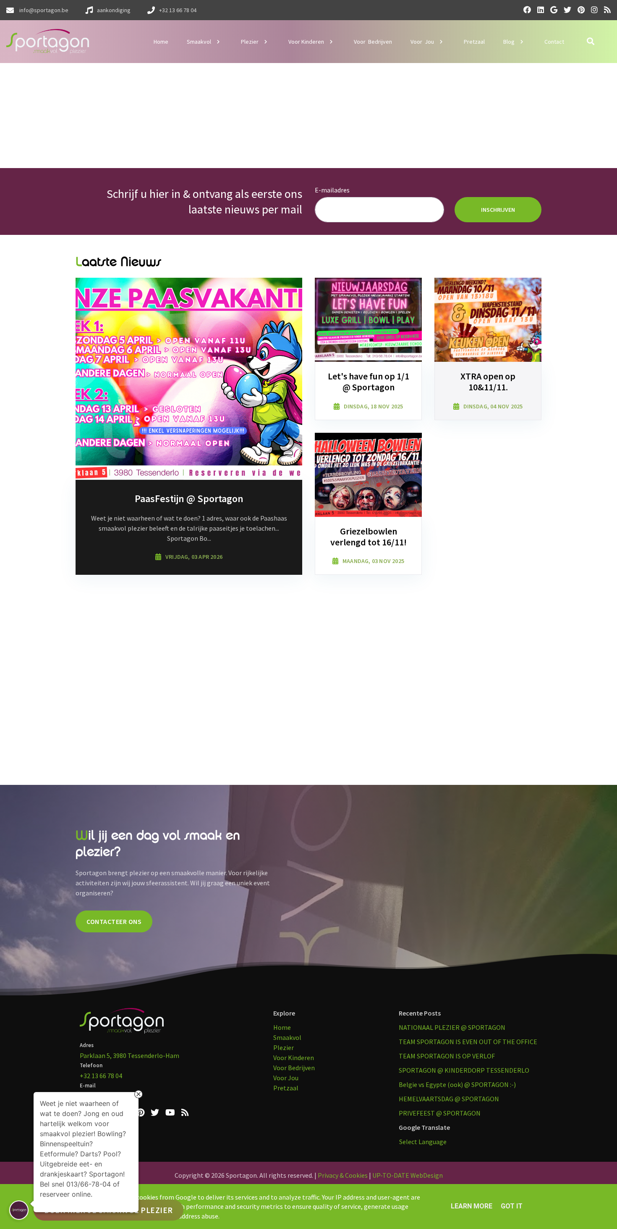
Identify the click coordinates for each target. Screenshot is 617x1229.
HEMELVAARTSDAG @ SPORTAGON (449, 1099)
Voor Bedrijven (294, 1067)
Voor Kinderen (293, 1057)
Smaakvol (287, 1037)
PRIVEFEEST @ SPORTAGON (440, 1113)
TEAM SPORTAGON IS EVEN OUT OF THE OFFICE (468, 1041)
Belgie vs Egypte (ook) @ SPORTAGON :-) (457, 1084)
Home (282, 1027)
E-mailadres (332, 190)
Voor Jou (285, 1078)
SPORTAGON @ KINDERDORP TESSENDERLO (464, 1070)
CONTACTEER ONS (113, 921)
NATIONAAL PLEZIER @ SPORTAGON (452, 1027)
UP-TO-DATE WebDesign (407, 1175)
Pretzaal (285, 1088)
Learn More (471, 1206)
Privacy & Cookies (343, 1175)
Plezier (283, 1047)
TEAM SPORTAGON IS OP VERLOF (447, 1056)
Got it (512, 1206)
